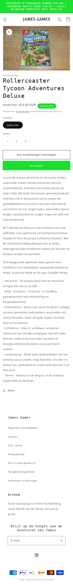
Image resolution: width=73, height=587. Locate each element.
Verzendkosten (23, 111)
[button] (5, 19)
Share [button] (11, 390)
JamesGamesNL (31, 579)
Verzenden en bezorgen (23, 480)
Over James (15, 445)
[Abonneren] (61, 540)
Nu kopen (36, 165)
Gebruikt (13, 125)
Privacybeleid (16, 454)
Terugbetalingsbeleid (21, 471)
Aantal (6, 133)
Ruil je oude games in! (22, 463)
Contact (13, 436)
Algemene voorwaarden (23, 427)
